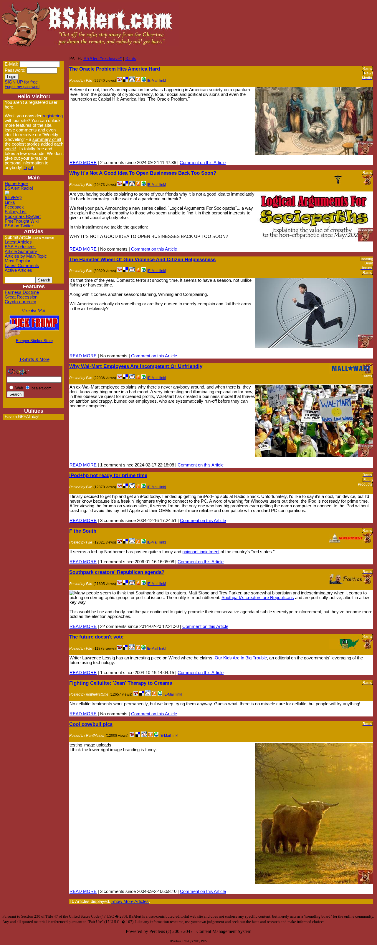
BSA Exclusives (20, 246)
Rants (130, 58)
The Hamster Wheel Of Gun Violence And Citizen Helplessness (142, 259)
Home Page (16, 183)
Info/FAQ (13, 197)
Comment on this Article (203, 162)
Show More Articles (130, 901)
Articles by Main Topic (26, 256)
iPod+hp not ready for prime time (108, 475)
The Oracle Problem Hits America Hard (114, 69)
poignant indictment (200, 551)
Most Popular (17, 261)
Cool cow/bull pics (91, 724)
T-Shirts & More (34, 359)
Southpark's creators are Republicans (257, 597)
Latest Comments (22, 265)
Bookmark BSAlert (23, 216)
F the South (82, 531)
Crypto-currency (20, 301)
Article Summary (21, 251)
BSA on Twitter (19, 226)
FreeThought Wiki (22, 221)
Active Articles (18, 270)
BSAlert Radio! (19, 188)
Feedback (14, 207)
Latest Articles (18, 242)
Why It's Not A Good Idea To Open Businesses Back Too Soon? (142, 173)
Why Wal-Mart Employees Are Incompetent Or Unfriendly (135, 366)
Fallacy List (16, 211)
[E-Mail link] (156, 81)
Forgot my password (22, 86)
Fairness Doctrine (22, 292)
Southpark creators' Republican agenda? (116, 572)
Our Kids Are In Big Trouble (241, 658)
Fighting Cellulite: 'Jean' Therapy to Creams (120, 683)
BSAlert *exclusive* (102, 58)
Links (10, 202)
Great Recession (21, 297)
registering (53, 116)
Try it (28, 167)
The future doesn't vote (96, 637)
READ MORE (83, 162)
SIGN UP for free (21, 82)
